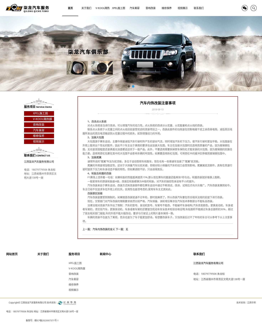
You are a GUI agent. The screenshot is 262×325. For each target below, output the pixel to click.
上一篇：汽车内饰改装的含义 (99, 229)
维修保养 (38, 136)
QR (245, 8)
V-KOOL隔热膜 (42, 119)
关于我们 (43, 254)
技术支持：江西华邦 (246, 302)
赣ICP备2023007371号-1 (46, 320)
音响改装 (38, 124)
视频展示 (38, 141)
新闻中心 (105, 254)
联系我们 (199, 254)
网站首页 (12, 254)
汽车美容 (38, 130)
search (254, 8)
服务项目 (74, 254)
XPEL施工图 (40, 113)
